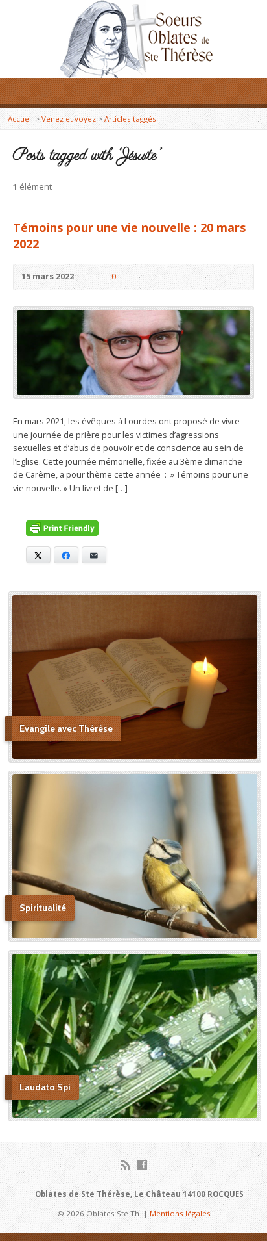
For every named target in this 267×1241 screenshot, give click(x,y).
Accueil (20, 118)
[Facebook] (142, 1165)
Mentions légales (180, 1213)
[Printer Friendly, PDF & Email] (62, 529)
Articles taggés (130, 118)
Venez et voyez (68, 118)
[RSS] (125, 1165)
